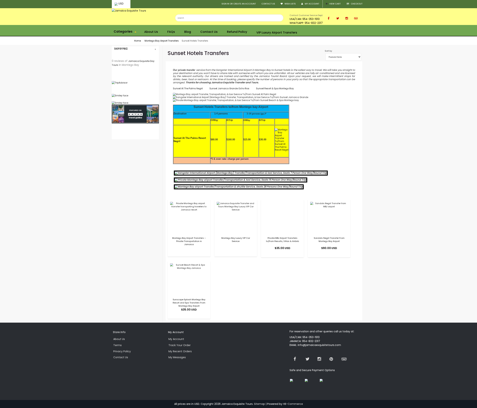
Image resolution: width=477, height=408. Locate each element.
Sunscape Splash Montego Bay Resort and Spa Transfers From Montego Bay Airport (189, 302)
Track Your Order (179, 345)
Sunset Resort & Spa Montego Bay (275, 88)
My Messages (177, 357)
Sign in (225, 3)
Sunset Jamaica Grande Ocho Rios (229, 88)
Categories (123, 31)
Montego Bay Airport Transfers (162, 40)
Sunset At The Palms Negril (188, 88)
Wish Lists (290, 3)
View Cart (335, 3)
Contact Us (268, 3)
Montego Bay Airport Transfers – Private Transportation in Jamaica (189, 241)
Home (137, 40)
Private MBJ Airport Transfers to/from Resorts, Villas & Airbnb (282, 240)
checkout (356, 3)
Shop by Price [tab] (121, 48)
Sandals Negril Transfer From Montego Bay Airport (329, 240)
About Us (119, 339)
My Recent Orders (180, 351)
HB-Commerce (293, 404)
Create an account (244, 3)
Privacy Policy (122, 351)
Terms (117, 345)
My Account (312, 3)
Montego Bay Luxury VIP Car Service (235, 240)
